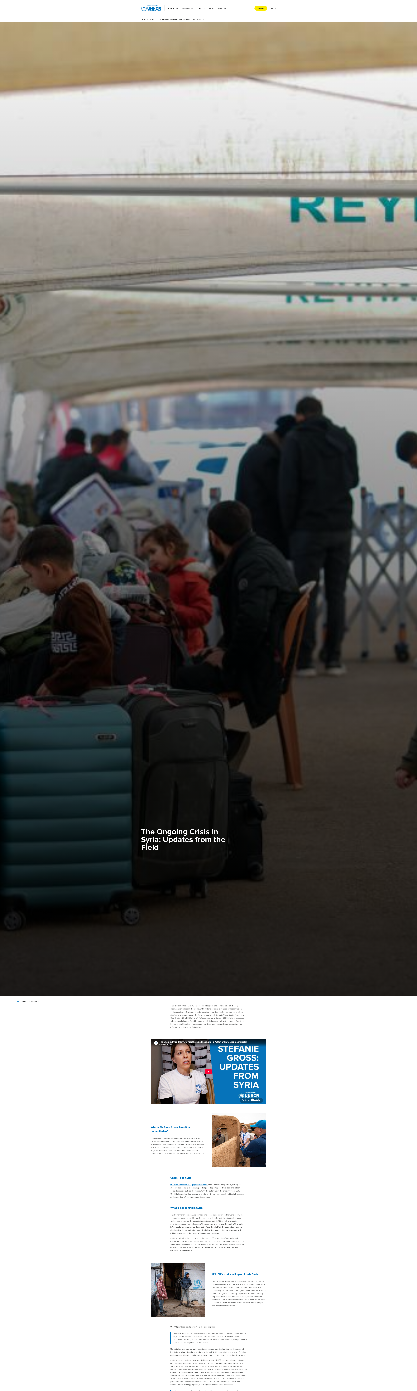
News (198, 8)
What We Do (173, 8)
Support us (209, 8)
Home (143, 19)
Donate (261, 8)
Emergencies (187, 8)
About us (222, 8)
